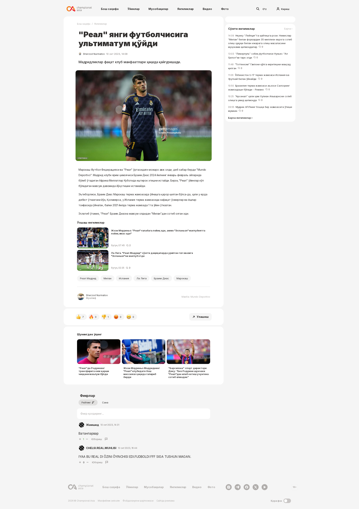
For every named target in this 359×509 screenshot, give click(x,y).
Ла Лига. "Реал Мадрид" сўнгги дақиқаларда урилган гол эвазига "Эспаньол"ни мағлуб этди (152, 254)
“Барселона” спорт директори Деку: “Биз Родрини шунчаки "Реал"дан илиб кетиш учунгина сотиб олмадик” (188, 373)
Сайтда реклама (165, 500)
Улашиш (203, 317)
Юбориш (96, 439)
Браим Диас (161, 278)
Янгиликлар (185, 9)
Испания (124, 278)
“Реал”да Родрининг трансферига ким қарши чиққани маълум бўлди (94, 371)
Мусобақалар (158, 9)
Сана (105, 402)
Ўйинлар (134, 9)
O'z (265, 8)
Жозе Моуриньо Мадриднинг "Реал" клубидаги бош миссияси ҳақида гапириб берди (141, 373)
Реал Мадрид (88, 278)
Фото (225, 9)
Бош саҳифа (110, 9)
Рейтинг (86, 402)
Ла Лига (141, 278)
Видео (207, 9)
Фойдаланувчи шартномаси (138, 500)
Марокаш (182, 278)
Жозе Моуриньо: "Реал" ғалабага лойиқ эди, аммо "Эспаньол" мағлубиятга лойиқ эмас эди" (158, 232)
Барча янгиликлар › (240, 117)
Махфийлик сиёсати (109, 500)
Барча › (288, 28)
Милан (107, 278)
